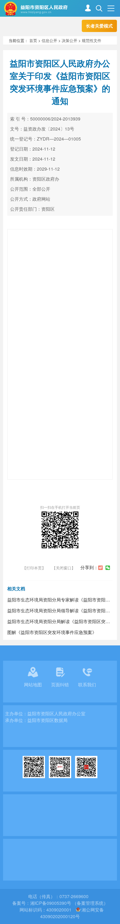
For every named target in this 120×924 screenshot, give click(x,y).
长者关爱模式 (99, 26)
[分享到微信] (107, 568)
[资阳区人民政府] (61, 8)
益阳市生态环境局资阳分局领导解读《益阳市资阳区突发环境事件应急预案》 (60, 610)
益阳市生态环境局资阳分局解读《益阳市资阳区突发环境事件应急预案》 (60, 621)
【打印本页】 (34, 568)
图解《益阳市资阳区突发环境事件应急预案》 (52, 632)
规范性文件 (91, 40)
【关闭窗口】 (63, 568)
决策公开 (69, 40)
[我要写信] (88, 9)
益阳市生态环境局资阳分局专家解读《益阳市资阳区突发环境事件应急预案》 (60, 599)
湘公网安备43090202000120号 (72, 913)
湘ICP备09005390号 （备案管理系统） (69, 903)
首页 (33, 40)
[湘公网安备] (78, 909)
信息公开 (49, 40)
